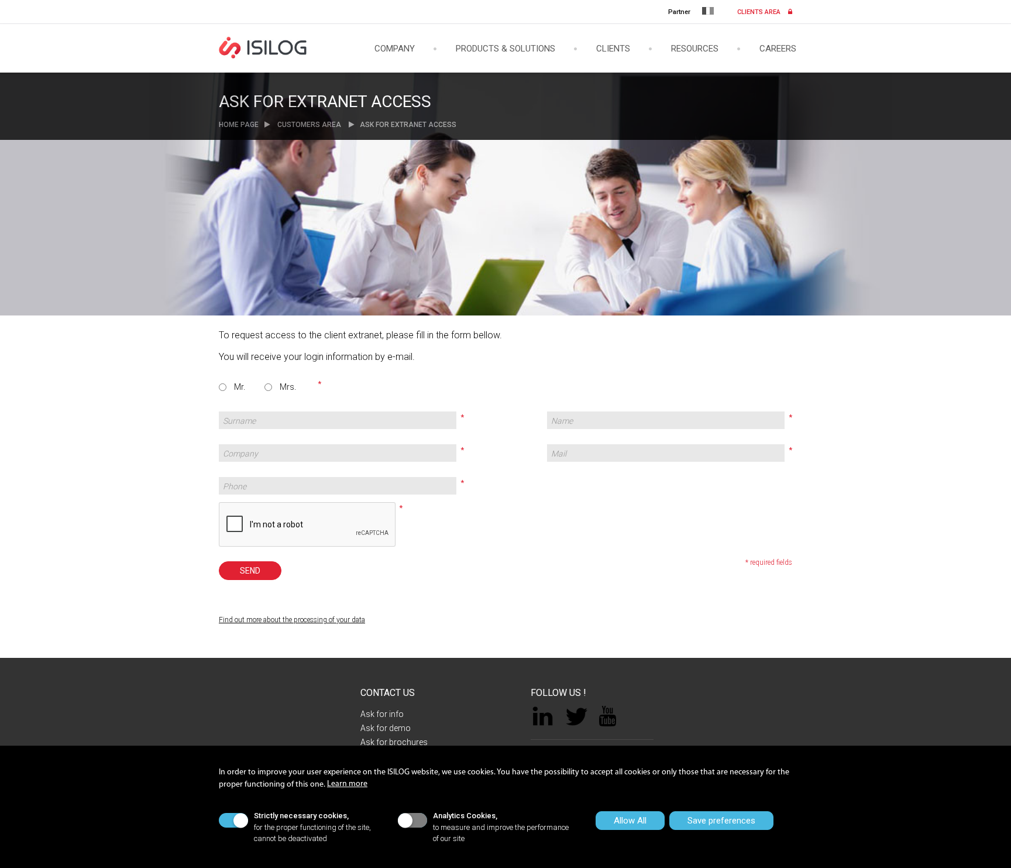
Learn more (347, 784)
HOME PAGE (239, 125)
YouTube (607, 716)
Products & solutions (505, 49)
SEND (250, 570)
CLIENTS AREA (759, 12)
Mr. (239, 387)
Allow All (630, 820)
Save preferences (721, 820)
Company (394, 49)
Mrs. (288, 387)
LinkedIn (542, 717)
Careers (777, 49)
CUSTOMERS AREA (309, 125)
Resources (694, 49)
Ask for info (382, 714)
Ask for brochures (394, 742)
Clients (613, 49)
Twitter (576, 717)
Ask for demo (385, 728)
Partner (679, 12)
